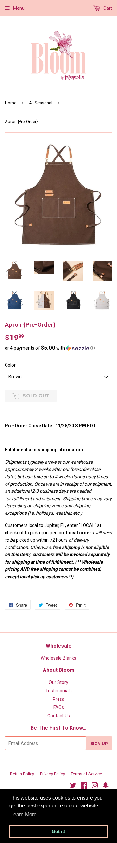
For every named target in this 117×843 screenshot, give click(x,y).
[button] (58, 348)
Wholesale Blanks (58, 658)
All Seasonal (40, 102)
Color (10, 365)
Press (58, 699)
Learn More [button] (23, 814)
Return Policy (22, 773)
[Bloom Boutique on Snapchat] (105, 786)
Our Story (58, 682)
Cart (107, 8)
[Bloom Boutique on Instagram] (95, 786)
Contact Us (58, 715)
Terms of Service (86, 773)
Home (10, 102)
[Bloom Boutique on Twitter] (73, 786)
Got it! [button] (59, 831)
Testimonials (59, 690)
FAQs (58, 707)
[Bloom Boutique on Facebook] (84, 786)
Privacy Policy (52, 773)
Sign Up (99, 743)
